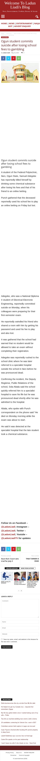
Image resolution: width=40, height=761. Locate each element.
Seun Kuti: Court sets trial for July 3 (10, 560)
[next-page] (21, 591)
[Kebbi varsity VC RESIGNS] (7, 576)
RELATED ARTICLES (12, 568)
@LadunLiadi (8, 527)
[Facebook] (3, 58)
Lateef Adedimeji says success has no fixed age (16, 736)
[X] (8, 58)
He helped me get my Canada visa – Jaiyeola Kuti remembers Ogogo (17, 708)
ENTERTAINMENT (24, 23)
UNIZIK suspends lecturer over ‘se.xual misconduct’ (20, 583)
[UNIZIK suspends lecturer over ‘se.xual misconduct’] (20, 576)
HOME (4, 23)
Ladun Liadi (6, 53)
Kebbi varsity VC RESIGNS (6, 582)
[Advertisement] (20, 105)
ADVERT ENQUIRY (23, 26)
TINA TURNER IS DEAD (32, 560)
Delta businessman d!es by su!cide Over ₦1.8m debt (18, 703)
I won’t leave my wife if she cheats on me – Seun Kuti (18, 743)
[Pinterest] (13, 58)
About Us (19, 752)
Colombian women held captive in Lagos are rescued (18, 726)
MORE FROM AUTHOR (27, 568)
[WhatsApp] (18, 58)
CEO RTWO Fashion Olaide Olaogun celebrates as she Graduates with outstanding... (32, 584)
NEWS (11, 23)
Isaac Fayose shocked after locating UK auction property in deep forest (19, 731)
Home (2, 33)
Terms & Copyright (24, 755)
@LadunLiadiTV (9, 538)
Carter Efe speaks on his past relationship (14, 739)
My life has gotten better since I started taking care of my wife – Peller (19, 714)
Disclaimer (13, 755)
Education (9, 33)
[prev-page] (19, 591)
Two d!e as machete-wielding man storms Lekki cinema (19, 719)
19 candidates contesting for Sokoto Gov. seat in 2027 (18, 722)
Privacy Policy (10, 752)
